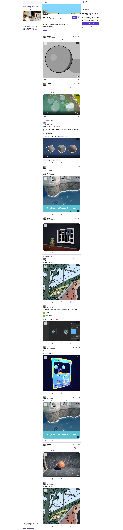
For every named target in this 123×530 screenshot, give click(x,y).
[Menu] (78, 17)
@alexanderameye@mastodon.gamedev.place (51, 18)
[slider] (61, 111)
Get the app (32, 526)
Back (46, 2)
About (34, 523)
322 (44, 22)
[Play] (45, 113)
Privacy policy (29, 524)
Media (49, 29)
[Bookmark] (70, 79)
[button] (61, 104)
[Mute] (48, 113)
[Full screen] (78, 113)
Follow (74, 17)
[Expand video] (75, 113)
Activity (45, 29)
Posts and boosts (47, 32)
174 (50, 22)
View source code (30, 528)
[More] (79, 79)
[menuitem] (61, 104)
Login (91, 26)
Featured (53, 29)
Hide (77, 42)
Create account (91, 23)
